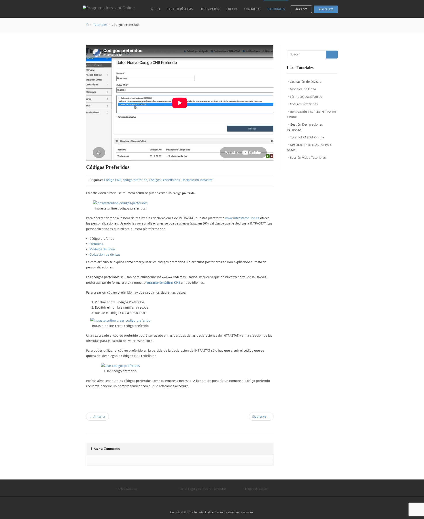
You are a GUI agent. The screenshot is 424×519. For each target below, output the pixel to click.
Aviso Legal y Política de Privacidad (203, 489)
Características (180, 9)
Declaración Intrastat (197, 180)
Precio (231, 9)
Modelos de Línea (303, 89)
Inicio (155, 9)
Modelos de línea (102, 249)
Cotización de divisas (104, 254)
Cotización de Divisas (305, 81)
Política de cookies (256, 489)
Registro (325, 9)
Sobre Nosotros (127, 489)
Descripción (210, 9)
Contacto (252, 9)
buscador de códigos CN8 (163, 282)
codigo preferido (135, 180)
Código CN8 (112, 180)
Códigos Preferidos (304, 104)
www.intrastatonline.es (242, 218)
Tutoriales (276, 9)
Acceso (301, 9)
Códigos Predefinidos (164, 180)
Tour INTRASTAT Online (307, 137)
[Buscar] (332, 55)
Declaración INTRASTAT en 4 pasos (309, 147)
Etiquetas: (96, 180)
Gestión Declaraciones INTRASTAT (305, 127)
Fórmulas (96, 244)
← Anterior (97, 416)
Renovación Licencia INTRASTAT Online (312, 114)
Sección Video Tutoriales (308, 157)
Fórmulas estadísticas (306, 96)
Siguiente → (261, 416)
